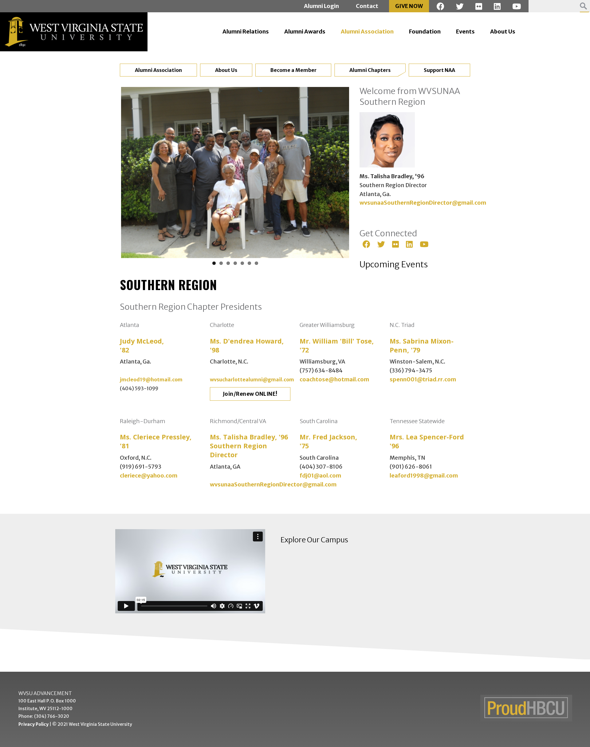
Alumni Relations (245, 31)
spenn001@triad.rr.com (423, 379)
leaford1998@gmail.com (424, 475)
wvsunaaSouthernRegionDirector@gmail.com (423, 202)
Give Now (409, 6)
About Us (502, 31)
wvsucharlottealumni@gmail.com (252, 379)
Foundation (425, 31)
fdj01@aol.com (320, 475)
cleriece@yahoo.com (148, 475)
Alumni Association (367, 31)
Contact (367, 6)
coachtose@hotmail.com (334, 379)
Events (465, 31)
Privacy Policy (33, 724)
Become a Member (293, 70)
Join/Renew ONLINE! (250, 394)
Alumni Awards (304, 31)
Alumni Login (321, 6)
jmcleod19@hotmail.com (151, 379)
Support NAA (439, 70)
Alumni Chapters (370, 70)
